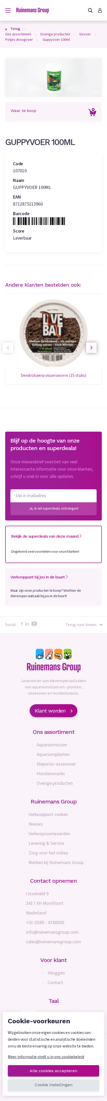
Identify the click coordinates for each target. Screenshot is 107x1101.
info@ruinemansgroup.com (52, 932)
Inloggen (56, 973)
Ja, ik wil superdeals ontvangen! (53, 508)
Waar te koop (23, 110)
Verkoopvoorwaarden (49, 833)
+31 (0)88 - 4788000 (45, 922)
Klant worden (50, 711)
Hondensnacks (51, 773)
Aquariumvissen (52, 745)
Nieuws (36, 824)
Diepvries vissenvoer (56, 764)
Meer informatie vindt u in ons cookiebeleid (46, 1057)
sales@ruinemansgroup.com (53, 942)
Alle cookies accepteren (53, 1070)
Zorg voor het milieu (48, 853)
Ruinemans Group (54, 801)
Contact (55, 982)
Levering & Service (46, 843)
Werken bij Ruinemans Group (56, 862)
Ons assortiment (54, 732)
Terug (15, 28)
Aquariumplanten (53, 754)
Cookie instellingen (53, 1084)
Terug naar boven (80, 625)
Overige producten (55, 783)
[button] (91, 347)
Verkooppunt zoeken (48, 814)
